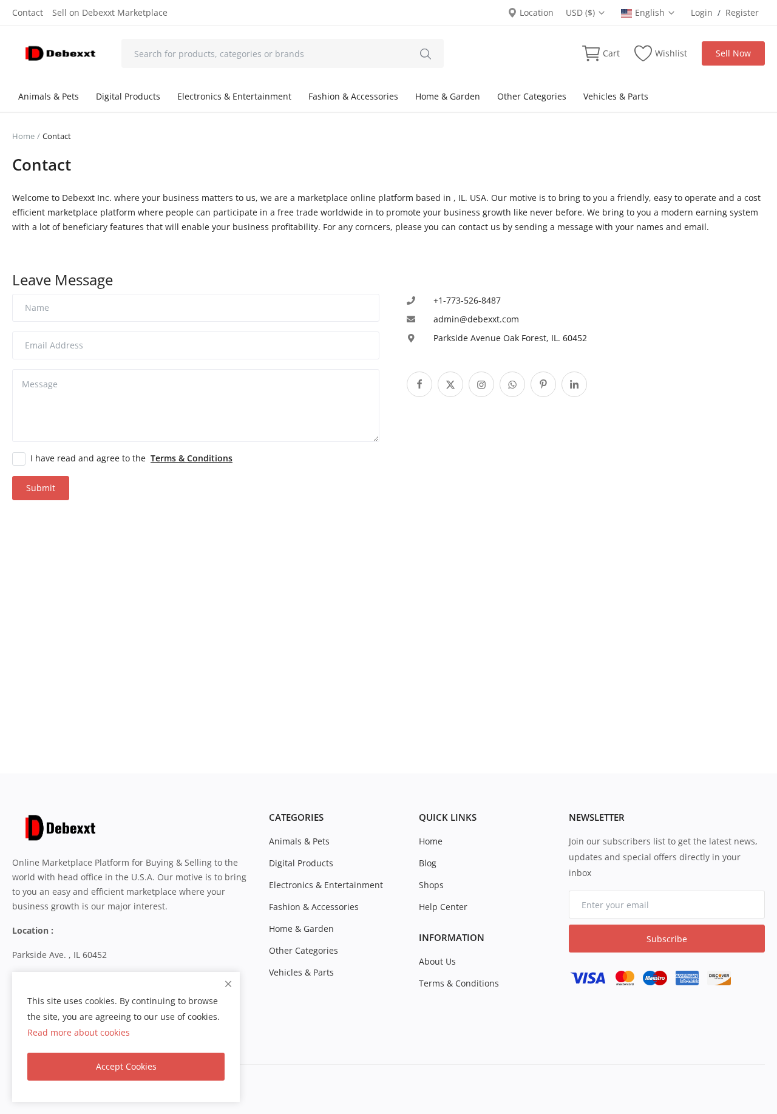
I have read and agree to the (131, 458)
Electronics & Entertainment (234, 96)
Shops (431, 885)
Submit (40, 488)
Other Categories (531, 96)
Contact (27, 12)
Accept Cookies (126, 1066)
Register (742, 12)
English (651, 12)
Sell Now (733, 53)
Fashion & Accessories (353, 96)
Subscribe (666, 939)
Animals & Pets (48, 96)
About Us (437, 961)
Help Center (443, 906)
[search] (425, 53)
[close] (228, 984)
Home (23, 136)
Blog (427, 863)
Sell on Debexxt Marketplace (110, 12)
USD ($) (581, 12)
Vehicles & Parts (615, 96)
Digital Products (128, 96)
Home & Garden (447, 96)
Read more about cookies (78, 1032)
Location (535, 12)
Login (702, 12)
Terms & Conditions (459, 983)
